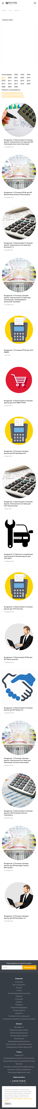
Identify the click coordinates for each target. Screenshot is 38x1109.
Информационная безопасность (19, 1041)
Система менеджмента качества (19, 993)
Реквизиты (19, 1005)
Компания (19, 978)
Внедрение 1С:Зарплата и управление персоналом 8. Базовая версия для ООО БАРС (18, 556)
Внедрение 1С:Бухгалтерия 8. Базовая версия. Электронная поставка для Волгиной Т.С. (18, 245)
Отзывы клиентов (19, 1010)
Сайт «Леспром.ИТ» (19, 985)
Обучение (19, 1064)
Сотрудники (19, 999)
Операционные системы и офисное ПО (19, 1047)
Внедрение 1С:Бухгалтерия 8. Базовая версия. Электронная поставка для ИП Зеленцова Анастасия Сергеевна (18, 142)
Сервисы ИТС (19, 1055)
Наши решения (19, 1038)
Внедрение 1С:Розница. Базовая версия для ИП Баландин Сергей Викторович (16, 865)
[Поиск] (35, 3)
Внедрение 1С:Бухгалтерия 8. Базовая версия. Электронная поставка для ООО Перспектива (18, 504)
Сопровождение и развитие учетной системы (19, 1058)
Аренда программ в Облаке (19, 1030)
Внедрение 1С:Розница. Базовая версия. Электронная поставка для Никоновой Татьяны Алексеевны (17, 760)
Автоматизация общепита (19, 1033)
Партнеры (19, 996)
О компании (19, 982)
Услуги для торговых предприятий (19, 1069)
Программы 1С (19, 1027)
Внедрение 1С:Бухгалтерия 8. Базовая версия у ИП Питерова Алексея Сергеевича (18, 813)
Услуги (19, 1052)
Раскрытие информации (19, 1007)
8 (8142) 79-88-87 (19, 1081)
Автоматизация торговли (19, 1036)
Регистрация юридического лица (19, 1072)
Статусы (19, 990)
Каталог (19, 1024)
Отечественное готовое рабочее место (19, 1044)
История (19, 987)
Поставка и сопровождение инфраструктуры (19, 1067)
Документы (19, 1013)
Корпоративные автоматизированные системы (19, 1061)
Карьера (19, 1002)
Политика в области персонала (19, 1016)
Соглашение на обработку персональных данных (19, 1019)
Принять (8, 1103)
